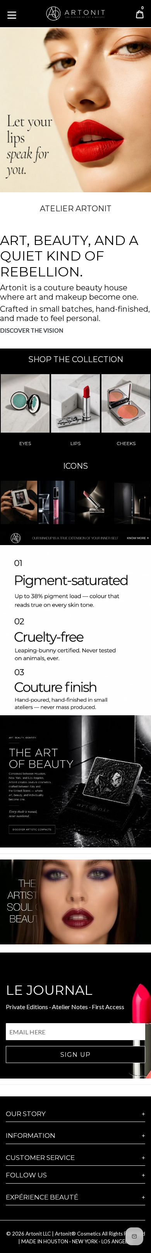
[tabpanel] (75, 107)
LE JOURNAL (49, 990)
